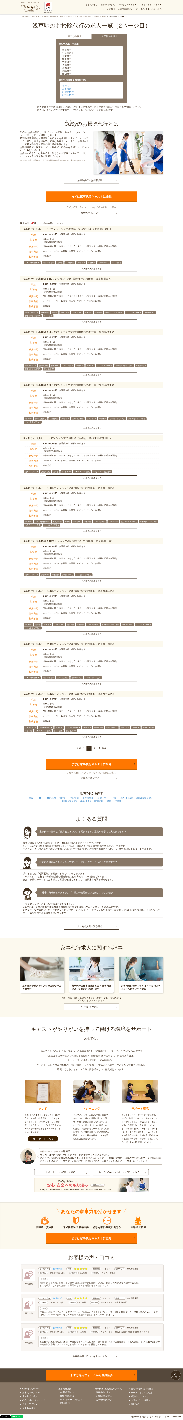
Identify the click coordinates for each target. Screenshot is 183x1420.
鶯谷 (31, 798)
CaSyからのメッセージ (128, 4)
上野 (39, 798)
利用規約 (135, 1404)
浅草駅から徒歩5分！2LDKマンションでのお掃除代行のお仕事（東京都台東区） (69, 644)
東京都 (79, 17)
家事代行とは (92, 4)
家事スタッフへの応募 (141, 1392)
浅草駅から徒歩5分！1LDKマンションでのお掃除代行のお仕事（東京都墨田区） (69, 591)
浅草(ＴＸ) (85, 801)
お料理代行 (68, 95)
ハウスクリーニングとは (71, 1399)
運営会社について (139, 1396)
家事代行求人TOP (90, 213)
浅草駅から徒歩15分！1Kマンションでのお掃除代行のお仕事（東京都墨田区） (68, 541)
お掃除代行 (70, 17)
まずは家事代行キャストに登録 (91, 196)
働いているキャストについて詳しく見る (119, 1172)
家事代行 (66, 89)
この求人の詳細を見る (91, 269)
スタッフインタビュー (33, 1404)
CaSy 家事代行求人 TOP (30, 17)
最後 (104, 748)
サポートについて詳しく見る (60, 1172)
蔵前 (109, 801)
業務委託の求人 (108, 4)
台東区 (96, 17)
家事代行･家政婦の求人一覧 (52, 17)
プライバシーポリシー (141, 1400)
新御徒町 (98, 801)
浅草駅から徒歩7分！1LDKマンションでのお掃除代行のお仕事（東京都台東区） (69, 693)
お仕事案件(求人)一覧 (128, 9)
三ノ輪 (113, 798)
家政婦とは (65, 1403)
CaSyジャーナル (89, 1006)
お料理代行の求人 (104, 1399)
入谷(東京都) (126, 798)
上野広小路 (50, 798)
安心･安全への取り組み (151, 9)
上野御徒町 (88, 798)
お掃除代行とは (67, 1392)
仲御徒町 (74, 798)
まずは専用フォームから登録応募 (91, 1375)
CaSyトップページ (31, 1388)
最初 (78, 748)
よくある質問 (109, 9)
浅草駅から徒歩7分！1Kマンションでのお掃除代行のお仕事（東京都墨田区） (67, 438)
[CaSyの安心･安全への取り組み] (91, 1185)
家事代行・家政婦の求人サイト (31, 2)
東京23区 (88, 17)
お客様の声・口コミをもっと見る (90, 1356)
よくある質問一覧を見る (89, 926)
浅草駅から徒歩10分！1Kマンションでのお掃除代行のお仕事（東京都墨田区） (68, 278)
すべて (65, 86)
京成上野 (101, 798)
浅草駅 (104, 17)
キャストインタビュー (152, 4)
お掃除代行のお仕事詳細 (89, 180)
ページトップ (176, 1377)
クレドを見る (46, 1138)
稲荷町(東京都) (144, 798)
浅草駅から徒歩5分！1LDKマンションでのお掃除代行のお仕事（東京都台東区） (69, 488)
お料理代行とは (67, 1396)
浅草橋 (118, 801)
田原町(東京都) (69, 801)
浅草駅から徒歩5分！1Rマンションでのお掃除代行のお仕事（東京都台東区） (67, 229)
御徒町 (62, 798)
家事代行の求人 (103, 1392)
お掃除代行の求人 (104, 1396)
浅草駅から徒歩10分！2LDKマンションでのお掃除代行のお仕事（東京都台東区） (70, 332)
